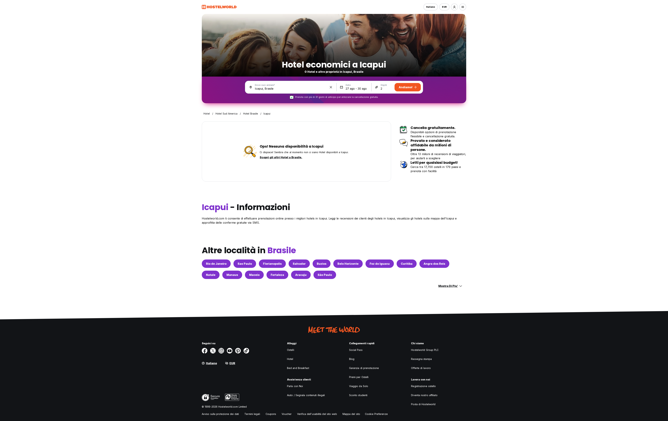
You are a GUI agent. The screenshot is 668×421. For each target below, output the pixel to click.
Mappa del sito (351, 413)
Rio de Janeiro (216, 263)
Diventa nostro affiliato (424, 395)
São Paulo (325, 275)
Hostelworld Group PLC (425, 349)
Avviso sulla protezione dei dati (220, 413)
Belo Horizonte (348, 263)
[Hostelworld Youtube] (229, 350)
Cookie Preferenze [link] (376, 413)
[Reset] (331, 87)
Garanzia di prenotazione (364, 368)
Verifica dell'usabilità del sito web (317, 413)
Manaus (232, 275)
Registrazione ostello (423, 386)
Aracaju (301, 275)
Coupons (271, 413)
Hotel (290, 358)
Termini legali (252, 413)
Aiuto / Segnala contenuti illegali (306, 395)
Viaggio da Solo (358, 386)
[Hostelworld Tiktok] (246, 350)
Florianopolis (272, 263)
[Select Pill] (454, 6)
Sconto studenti (358, 395)
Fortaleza (277, 275)
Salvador (299, 263)
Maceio (254, 275)
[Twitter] (213, 350)
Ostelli (290, 349)
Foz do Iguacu (380, 263)
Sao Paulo (245, 263)
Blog (351, 358)
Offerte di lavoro (421, 368)
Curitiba (406, 263)
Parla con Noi (295, 386)
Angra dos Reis (434, 263)
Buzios (321, 263)
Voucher (287, 413)
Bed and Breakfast (298, 368)
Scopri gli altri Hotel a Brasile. (281, 157)
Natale (210, 275)
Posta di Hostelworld (423, 404)
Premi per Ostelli (359, 377)
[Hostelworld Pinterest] (238, 350)
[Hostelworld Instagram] (221, 350)
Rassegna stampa (421, 358)
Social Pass (356, 349)
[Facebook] (204, 350)
